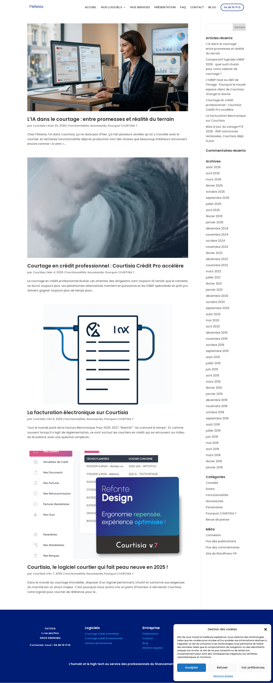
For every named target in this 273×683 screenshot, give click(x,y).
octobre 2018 (215, 412)
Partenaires (214, 507)
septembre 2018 (217, 418)
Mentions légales (223, 676)
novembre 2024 (217, 235)
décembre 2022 (217, 259)
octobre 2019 (215, 345)
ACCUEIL (91, 7)
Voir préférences (253, 667)
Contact (147, 638)
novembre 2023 (217, 247)
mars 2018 (213, 455)
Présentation (150, 633)
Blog (145, 643)
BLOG (212, 7)
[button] (265, 629)
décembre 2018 (217, 400)
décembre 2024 (217, 228)
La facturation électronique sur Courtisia (77, 412)
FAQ (183, 7)
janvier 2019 (214, 394)
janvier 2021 (214, 290)
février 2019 (214, 388)
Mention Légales (152, 648)
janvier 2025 (214, 222)
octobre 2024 (215, 241)
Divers (210, 489)
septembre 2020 (217, 308)
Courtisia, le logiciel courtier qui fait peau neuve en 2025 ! (97, 567)
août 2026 (213, 167)
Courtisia (39, 126)
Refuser (222, 667)
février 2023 (214, 253)
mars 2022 (213, 271)
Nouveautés (98, 126)
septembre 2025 (217, 198)
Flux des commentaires (223, 547)
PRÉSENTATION (165, 7)
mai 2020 (212, 320)
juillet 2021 (213, 277)
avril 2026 (213, 173)
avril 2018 (212, 449)
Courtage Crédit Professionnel (104, 638)
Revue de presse (217, 519)
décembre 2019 (217, 333)
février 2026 (214, 186)
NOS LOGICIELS (111, 7)
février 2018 (214, 461)
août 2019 (213, 357)
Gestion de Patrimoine (98, 643)
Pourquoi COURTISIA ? (122, 126)
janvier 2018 (214, 467)
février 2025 (214, 216)
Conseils (212, 483)
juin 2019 (212, 369)
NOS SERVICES (140, 7)
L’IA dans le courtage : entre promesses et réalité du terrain (100, 119)
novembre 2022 (217, 265)
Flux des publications (221, 541)
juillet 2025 (213, 204)
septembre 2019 (217, 351)
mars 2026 (213, 179)
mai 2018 (212, 443)
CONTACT (197, 7)
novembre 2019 (217, 339)
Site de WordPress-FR (221, 553)
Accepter (191, 667)
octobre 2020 (215, 302)
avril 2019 (212, 375)
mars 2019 (213, 382)
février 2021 (214, 284)
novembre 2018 (217, 406)
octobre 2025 (215, 192)
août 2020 (213, 314)
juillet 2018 (213, 431)
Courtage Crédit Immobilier (102, 633)
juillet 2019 (213, 363)
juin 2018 (212, 437)
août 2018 (213, 424)
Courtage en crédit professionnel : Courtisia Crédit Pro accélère (105, 266)
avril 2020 (213, 326)
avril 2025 (213, 210)
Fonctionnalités (78, 126)
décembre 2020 (217, 296)
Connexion (213, 535)
